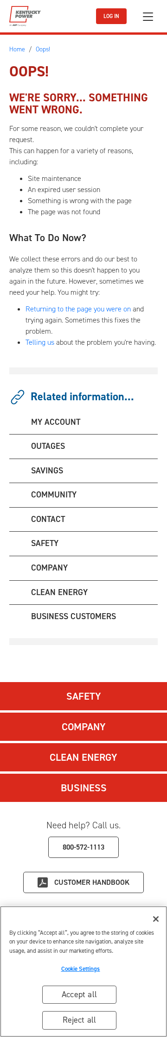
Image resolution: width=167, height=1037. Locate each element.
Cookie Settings (80, 969)
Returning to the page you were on (78, 309)
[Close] (156, 919)
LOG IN (111, 16)
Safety (83, 696)
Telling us (40, 342)
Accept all (79, 994)
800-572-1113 (83, 847)
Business (84, 788)
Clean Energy (83, 757)
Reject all (79, 1019)
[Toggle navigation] (148, 16)
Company (84, 726)
